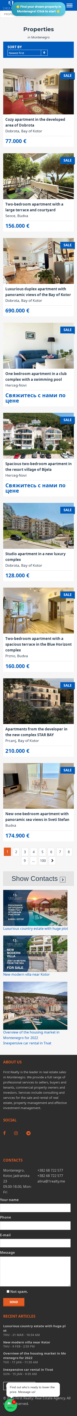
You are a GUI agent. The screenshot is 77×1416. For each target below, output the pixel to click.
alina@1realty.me (51, 1181)
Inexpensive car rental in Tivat (27, 1043)
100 (43, 860)
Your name (9, 1199)
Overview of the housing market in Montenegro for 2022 (34, 1355)
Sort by (14, 47)
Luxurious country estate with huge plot (35, 928)
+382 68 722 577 (50, 1170)
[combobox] (27, 53)
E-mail (5, 1235)
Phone (5, 1217)
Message (7, 1252)
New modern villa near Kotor (26, 974)
